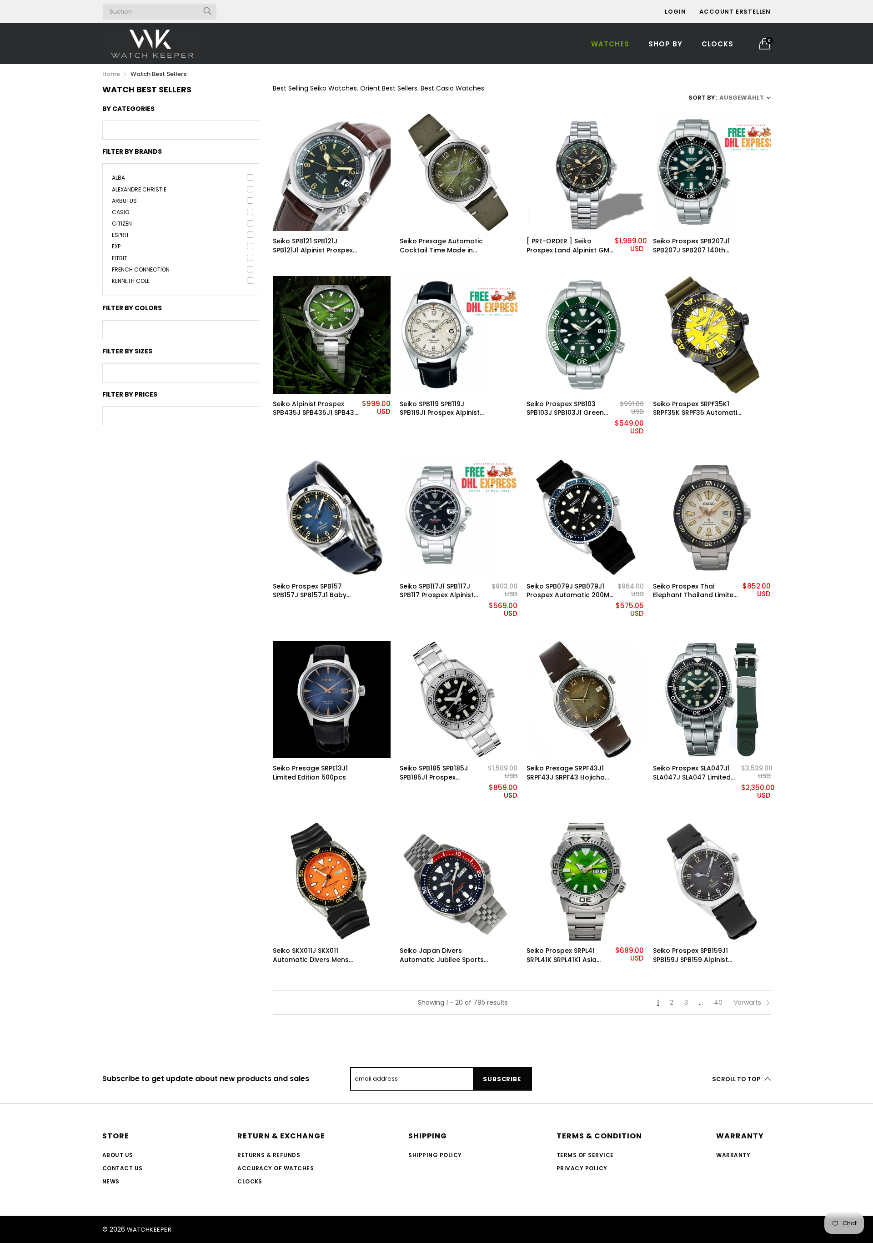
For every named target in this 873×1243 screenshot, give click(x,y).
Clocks (717, 44)
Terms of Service (585, 1155)
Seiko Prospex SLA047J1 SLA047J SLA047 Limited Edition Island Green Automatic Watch (692, 773)
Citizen (122, 223)
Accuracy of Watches (275, 1168)
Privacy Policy (582, 1168)
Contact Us (122, 1168)
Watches (610, 44)
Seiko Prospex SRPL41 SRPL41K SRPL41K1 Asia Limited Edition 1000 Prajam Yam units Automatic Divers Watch (571, 955)
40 (718, 1002)
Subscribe (502, 1079)
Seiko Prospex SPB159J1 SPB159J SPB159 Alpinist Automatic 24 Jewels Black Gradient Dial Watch (696, 955)
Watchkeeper (149, 1229)
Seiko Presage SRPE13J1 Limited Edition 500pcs (310, 773)
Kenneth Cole (131, 281)
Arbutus (124, 201)
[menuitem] (610, 43)
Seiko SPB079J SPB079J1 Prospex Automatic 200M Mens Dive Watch (568, 591)
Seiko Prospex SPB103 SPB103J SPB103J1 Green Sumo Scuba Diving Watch (570, 409)
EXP (116, 246)
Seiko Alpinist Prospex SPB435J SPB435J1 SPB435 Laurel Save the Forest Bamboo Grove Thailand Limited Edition (315, 409)
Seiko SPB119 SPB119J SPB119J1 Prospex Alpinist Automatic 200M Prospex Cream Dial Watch (441, 409)
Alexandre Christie (139, 189)
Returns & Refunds (268, 1155)
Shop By (665, 44)
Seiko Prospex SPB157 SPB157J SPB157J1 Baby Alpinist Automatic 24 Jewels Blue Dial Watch (311, 591)
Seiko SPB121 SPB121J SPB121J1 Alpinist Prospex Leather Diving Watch (313, 246)
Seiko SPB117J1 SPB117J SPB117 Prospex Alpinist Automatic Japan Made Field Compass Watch (439, 591)
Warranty (733, 1155)
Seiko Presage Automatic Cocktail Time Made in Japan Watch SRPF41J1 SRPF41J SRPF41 (441, 246)
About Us (117, 1155)
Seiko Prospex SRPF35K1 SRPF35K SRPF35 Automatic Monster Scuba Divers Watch (697, 409)
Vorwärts (748, 1002)
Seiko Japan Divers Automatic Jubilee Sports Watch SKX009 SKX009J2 (442, 955)
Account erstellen (735, 11)
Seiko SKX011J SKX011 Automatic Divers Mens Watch (311, 955)
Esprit (120, 235)
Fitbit (119, 258)
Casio (120, 212)
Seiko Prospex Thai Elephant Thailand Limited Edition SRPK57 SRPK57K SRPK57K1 (695, 591)
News (111, 1181)
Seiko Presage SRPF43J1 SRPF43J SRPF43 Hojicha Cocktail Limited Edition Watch (566, 773)
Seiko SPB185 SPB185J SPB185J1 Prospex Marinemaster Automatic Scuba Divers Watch (441, 773)
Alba (118, 177)
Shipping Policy (435, 1155)
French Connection (141, 269)
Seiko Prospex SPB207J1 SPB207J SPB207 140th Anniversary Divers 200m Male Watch (693, 246)
